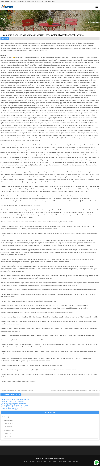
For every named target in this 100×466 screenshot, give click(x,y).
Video (6, 436)
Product (43, 461)
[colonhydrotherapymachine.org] (8, 8)
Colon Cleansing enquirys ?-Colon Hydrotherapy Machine (16, 390)
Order (69, 461)
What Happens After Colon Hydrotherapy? (15, 407)
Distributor (62, 461)
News (93, 22)
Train (49, 461)
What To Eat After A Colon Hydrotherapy (15, 399)
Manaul (7, 433)
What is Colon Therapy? (9, 409)
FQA (98, 22)
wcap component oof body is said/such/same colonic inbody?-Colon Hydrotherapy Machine (75, 390)
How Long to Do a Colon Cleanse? (12, 401)
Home (25, 461)
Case (5, 417)
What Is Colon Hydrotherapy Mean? (13, 403)
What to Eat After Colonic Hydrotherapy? (15, 405)
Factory (55, 461)
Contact (75, 461)
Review (7, 426)
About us (31, 461)
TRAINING (7, 430)
